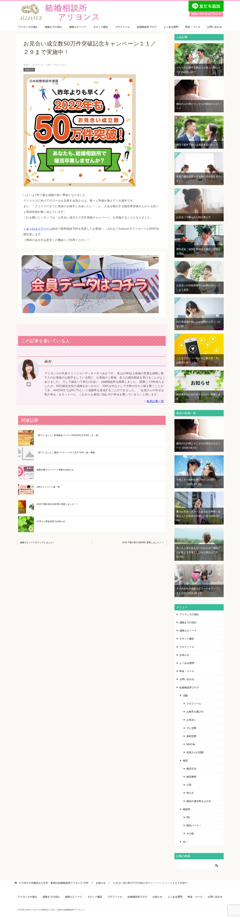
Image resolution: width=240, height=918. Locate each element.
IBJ (188, 817)
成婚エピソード (77, 26)
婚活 (185, 760)
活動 (185, 695)
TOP (53, 882)
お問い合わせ (214, 26)
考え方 (190, 792)
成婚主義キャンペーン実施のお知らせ (55, 469)
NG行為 (190, 744)
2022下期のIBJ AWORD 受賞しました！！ (57, 504)
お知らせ (29, 69)
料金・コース (192, 26)
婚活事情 (191, 776)
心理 (188, 784)
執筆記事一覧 (155, 401)
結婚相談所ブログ (147, 26)
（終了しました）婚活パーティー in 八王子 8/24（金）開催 (66, 452)
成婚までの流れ (53, 26)
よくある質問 (171, 26)
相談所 (186, 809)
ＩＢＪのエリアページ (37, 228)
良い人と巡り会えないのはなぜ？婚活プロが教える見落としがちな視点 (198, 552)
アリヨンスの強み (28, 26)
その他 (190, 833)
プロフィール (122, 26)
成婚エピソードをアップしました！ (37, 542)
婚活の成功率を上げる (198, 801)
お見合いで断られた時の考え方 (193, 217)
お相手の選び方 (195, 711)
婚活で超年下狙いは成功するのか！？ (197, 144)
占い (185, 841)
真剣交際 (191, 736)
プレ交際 (191, 728)
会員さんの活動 (195, 752)
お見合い (191, 719)
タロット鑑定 (100, 26)
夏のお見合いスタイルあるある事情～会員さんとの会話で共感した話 (198, 516)
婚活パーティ (193, 825)
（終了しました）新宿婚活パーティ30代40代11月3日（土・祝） (68, 435)
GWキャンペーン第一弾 (48, 487)
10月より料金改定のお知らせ (51, 521)
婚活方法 (191, 768)
